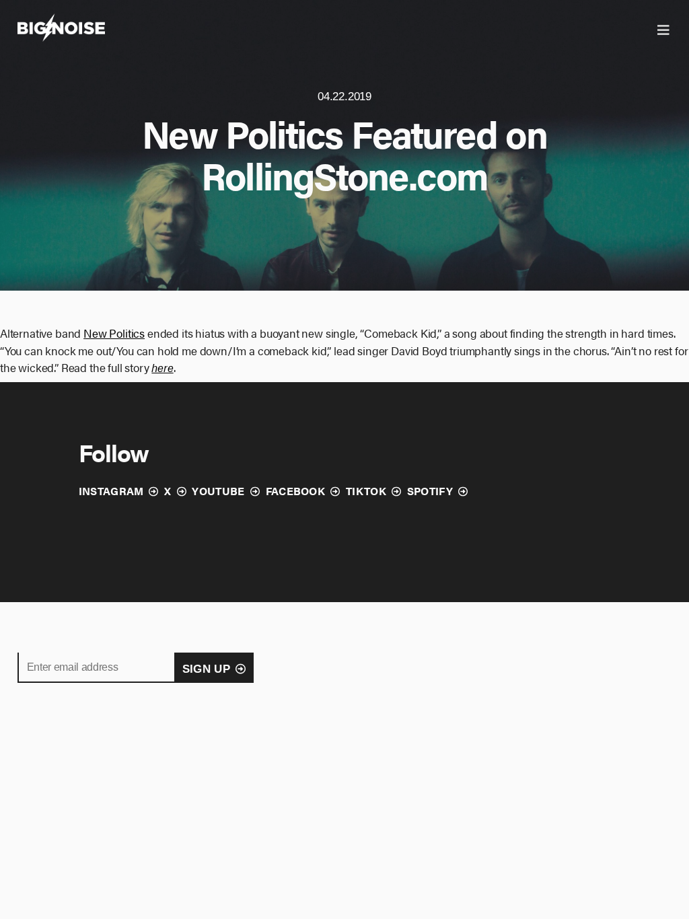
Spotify (430, 491)
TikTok (366, 491)
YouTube (218, 491)
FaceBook (296, 491)
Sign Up (206, 669)
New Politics (114, 333)
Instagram (111, 491)
